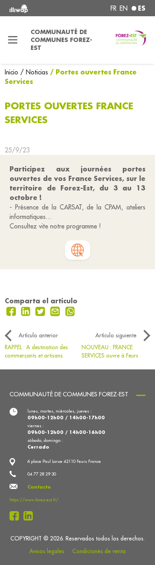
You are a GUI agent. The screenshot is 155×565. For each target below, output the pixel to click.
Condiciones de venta (99, 551)
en (124, 8)
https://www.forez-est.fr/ (34, 499)
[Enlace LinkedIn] (30, 516)
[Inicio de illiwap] (35, 8)
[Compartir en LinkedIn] (26, 310)
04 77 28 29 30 (41, 474)
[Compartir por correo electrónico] (56, 310)
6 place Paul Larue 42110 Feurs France (64, 461)
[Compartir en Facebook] (12, 310)
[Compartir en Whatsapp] (70, 310)
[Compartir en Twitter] (41, 310)
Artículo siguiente (115, 335)
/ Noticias (34, 72)
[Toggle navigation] (13, 40)
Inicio (12, 72)
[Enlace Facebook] (16, 516)
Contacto (39, 487)
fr (113, 8)
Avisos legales (46, 551)
